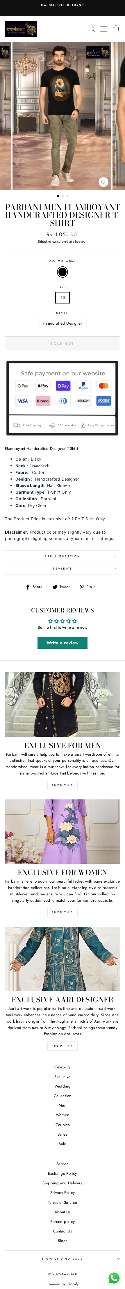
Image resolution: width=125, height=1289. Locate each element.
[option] (62, 116)
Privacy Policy (62, 1192)
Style (62, 313)
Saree (63, 1134)
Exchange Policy (62, 1173)
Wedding (62, 1086)
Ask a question (62, 556)
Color (62, 261)
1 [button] (58, 196)
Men (62, 1105)
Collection (62, 1096)
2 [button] (63, 196)
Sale (62, 1144)
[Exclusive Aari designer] (62, 959)
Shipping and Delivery (62, 1183)
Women (62, 1115)
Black (62, 272)
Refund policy (62, 1221)
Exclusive (62, 1076)
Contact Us (62, 1231)
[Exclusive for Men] (62, 704)
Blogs (62, 1240)
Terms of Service (62, 1202)
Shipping (44, 241)
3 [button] (68, 196)
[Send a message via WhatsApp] (114, 1278)
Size (62, 287)
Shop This (62, 785)
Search (62, 1164)
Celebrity (62, 1067)
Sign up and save (62, 1259)
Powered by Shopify (62, 1284)
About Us (63, 1212)
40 (62, 297)
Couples (62, 1125)
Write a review (63, 642)
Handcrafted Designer (62, 323)
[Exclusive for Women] (62, 831)
